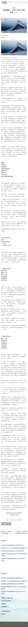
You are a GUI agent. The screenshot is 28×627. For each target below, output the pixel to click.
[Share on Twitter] (12, 520)
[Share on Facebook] (10, 520)
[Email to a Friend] (15, 520)
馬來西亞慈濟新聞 (6, 600)
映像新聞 (3, 603)
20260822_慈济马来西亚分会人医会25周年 (12, 551)
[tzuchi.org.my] (12, 3)
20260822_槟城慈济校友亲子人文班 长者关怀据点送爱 (14, 554)
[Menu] (26, 3)
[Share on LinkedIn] (20, 520)
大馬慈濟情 (4, 606)
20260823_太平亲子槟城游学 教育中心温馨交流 (14, 548)
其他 (14, 8)
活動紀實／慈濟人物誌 (7, 598)
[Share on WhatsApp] (7, 520)
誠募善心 (3, 614)
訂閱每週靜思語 (5, 611)
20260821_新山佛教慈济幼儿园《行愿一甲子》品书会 (13, 559)
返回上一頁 (6, 523)
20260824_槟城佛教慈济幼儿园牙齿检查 (12, 545)
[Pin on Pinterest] (18, 520)
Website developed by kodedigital (21, 625)
